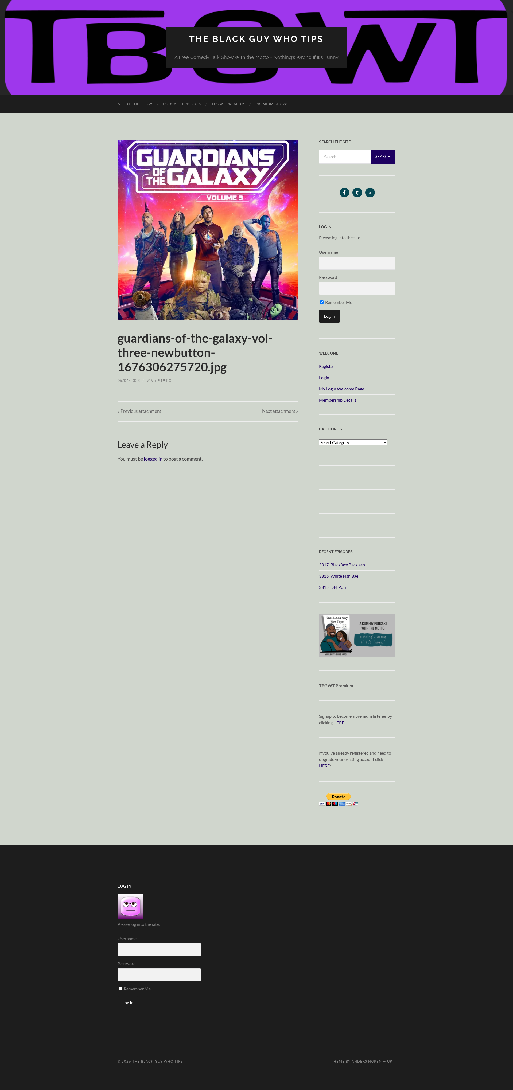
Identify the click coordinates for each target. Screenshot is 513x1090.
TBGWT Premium (228, 104)
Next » (280, 411)
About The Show (135, 104)
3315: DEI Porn (333, 587)
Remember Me (338, 302)
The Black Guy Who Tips (256, 39)
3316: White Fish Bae (338, 575)
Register (326, 366)
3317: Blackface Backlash (342, 564)
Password (328, 277)
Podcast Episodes (182, 104)
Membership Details (337, 399)
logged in (153, 459)
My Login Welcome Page (341, 388)
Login (324, 377)
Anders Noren (367, 1061)
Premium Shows (272, 104)
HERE (338, 722)
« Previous (139, 411)
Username (328, 251)
